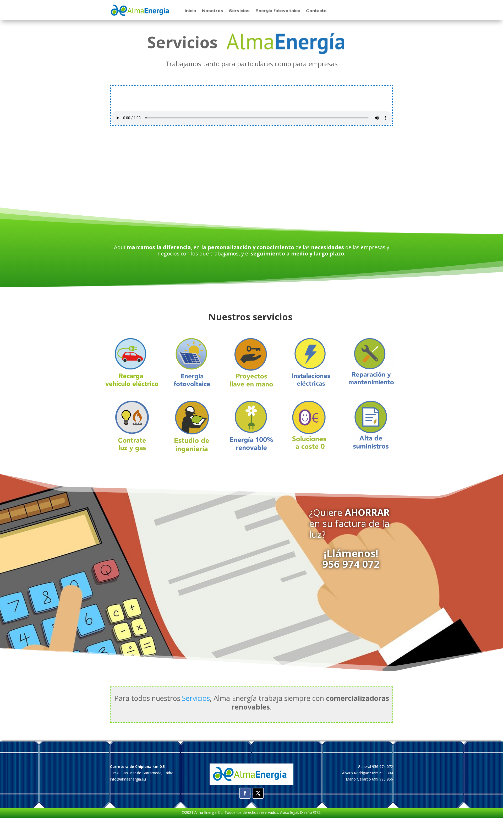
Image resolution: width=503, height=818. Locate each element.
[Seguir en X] (258, 793)
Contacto (316, 11)
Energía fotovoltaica (277, 11)
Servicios (239, 11)
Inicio (190, 11)
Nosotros (212, 11)
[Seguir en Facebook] (244, 793)
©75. (317, 812)
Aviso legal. (289, 812)
